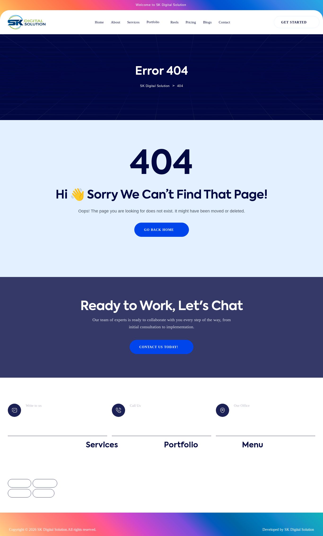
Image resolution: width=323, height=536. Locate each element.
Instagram (45, 483)
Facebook (19, 483)
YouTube (43, 493)
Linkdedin (19, 493)
